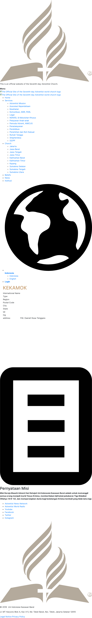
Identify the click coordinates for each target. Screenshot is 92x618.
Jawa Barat (15, 149)
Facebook (9, 512)
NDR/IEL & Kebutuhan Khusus (23, 117)
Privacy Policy (18, 616)
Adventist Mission (18, 103)
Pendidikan (15, 129)
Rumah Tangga (16, 135)
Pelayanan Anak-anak (19, 120)
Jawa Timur (15, 155)
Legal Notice (6, 616)
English (13, 279)
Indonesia (14, 276)
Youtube (8, 509)
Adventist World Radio (15, 506)
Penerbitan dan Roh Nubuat (22, 132)
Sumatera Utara (17, 172)
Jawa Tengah (16, 152)
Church (8, 143)
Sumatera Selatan (18, 166)
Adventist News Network (16, 503)
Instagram (9, 518)
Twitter (8, 515)
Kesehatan (14, 109)
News (7, 178)
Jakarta (13, 146)
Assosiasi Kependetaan (20, 106)
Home (7, 97)
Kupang (13, 163)
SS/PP (12, 140)
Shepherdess (15, 138)
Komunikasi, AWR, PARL (20, 112)
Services (8, 100)
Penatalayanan (16, 126)
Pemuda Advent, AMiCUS (21, 123)
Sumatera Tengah (17, 169)
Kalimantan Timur (17, 160)
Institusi (8, 180)
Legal (12, 115)
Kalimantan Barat (17, 158)
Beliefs (8, 175)
